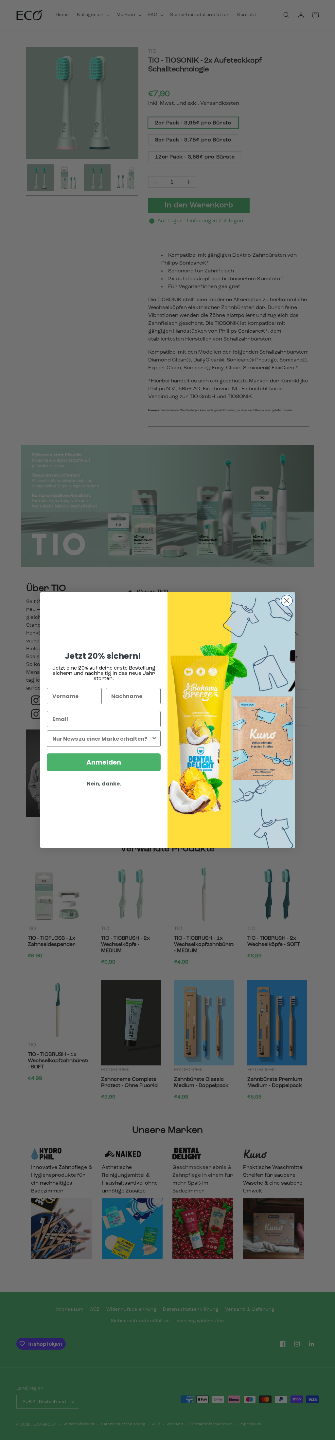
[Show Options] (154, 739)
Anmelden (103, 762)
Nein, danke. (104, 783)
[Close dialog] (286, 600)
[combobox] (101, 739)
